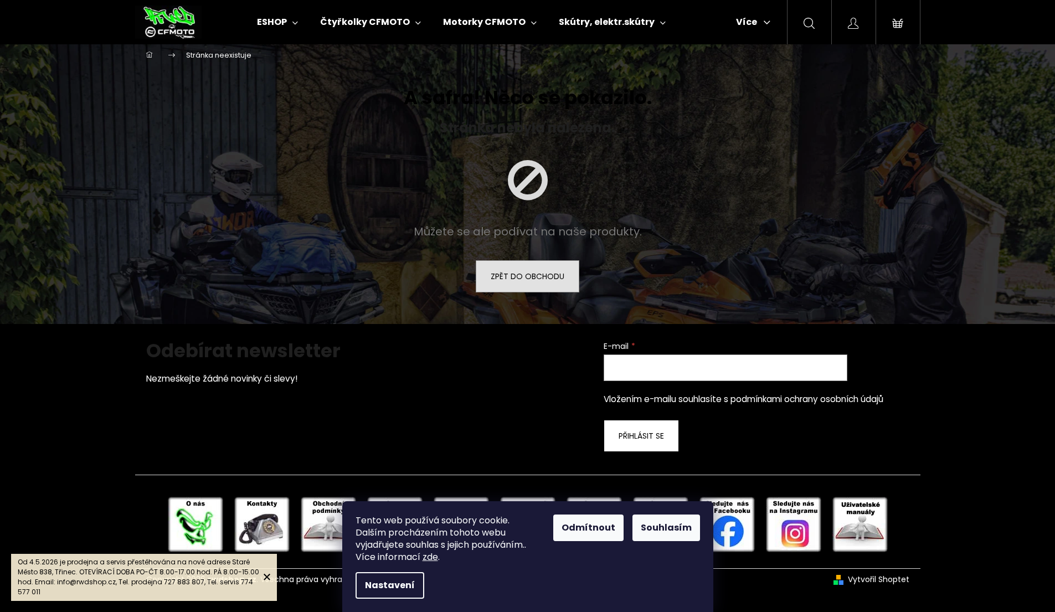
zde (430, 557)
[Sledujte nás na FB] (727, 523)
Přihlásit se (641, 435)
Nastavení (390, 585)
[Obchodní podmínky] (328, 523)
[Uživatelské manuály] (860, 523)
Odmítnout (588, 527)
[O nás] (195, 523)
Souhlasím (666, 527)
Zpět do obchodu (527, 276)
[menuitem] (277, 22)
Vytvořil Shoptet (878, 579)
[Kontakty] (262, 523)
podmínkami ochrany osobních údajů (806, 399)
